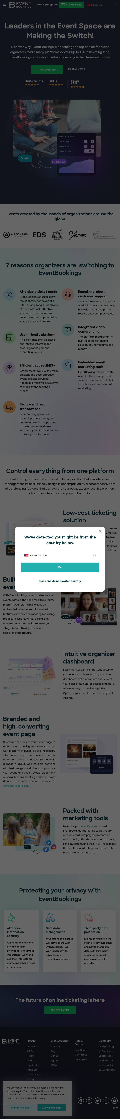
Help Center (81, 1050)
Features (31, 1046)
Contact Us (81, 1054)
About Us (55, 1046)
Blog (53, 1051)
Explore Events (34, 1074)
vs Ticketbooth (107, 1060)
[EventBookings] (20, 5)
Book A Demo (76, 68)
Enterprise (32, 1069)
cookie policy (38, 1098)
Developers (81, 1059)
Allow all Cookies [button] (52, 1107)
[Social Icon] (81, 1100)
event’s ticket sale (92, 826)
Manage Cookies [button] (21, 1107)
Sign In (54, 1060)
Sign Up (55, 1055)
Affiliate (55, 1065)
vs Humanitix (106, 1065)
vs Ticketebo (106, 1055)
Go (60, 567)
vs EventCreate (107, 1069)
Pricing (30, 1079)
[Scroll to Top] (114, 1108)
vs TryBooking (106, 1046)
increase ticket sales (15, 786)
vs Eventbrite (106, 1051)
